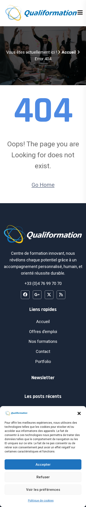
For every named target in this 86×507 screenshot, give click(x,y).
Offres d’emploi (43, 331)
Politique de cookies (41, 500)
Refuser (43, 477)
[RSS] (61, 294)
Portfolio (43, 361)
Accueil (69, 52)
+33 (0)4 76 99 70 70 (43, 283)
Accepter (43, 464)
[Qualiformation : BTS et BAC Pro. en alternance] (40, 12)
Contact (43, 351)
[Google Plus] (37, 294)
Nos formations (43, 341)
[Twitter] (49, 294)
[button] (79, 413)
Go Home (43, 185)
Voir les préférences (43, 490)
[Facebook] (25, 294)
